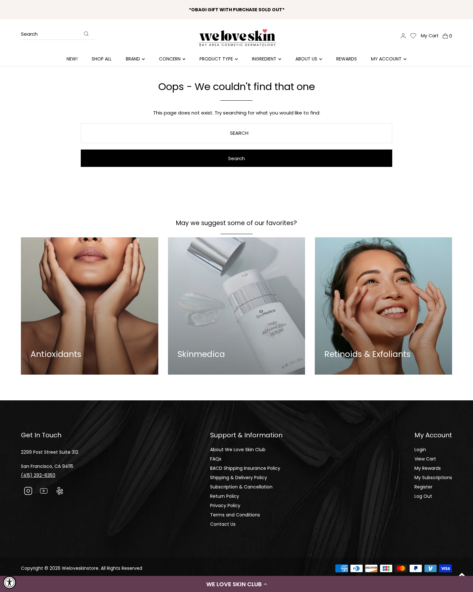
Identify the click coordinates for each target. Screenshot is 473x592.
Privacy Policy (225, 505)
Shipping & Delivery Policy (238, 477)
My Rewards (427, 468)
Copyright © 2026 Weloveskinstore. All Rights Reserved (81, 568)
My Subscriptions (433, 477)
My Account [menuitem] (386, 59)
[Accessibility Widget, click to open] (9, 582)
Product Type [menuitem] (216, 59)
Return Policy (224, 496)
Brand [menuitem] (133, 59)
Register (423, 487)
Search (29, 34)
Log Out (423, 496)
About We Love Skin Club (237, 449)
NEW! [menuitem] (72, 59)
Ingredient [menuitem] (264, 59)
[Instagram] (28, 492)
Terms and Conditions (235, 515)
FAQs (215, 459)
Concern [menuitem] (170, 59)
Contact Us (223, 524)
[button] (236, 584)
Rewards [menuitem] (346, 59)
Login (420, 449)
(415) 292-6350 (38, 475)
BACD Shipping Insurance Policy (245, 468)
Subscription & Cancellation (241, 487)
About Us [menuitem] (306, 59)
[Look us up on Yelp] (60, 492)
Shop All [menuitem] (102, 59)
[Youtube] (44, 492)
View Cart (425, 459)
